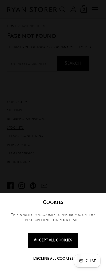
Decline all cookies (53, 259)
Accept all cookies (53, 240)
